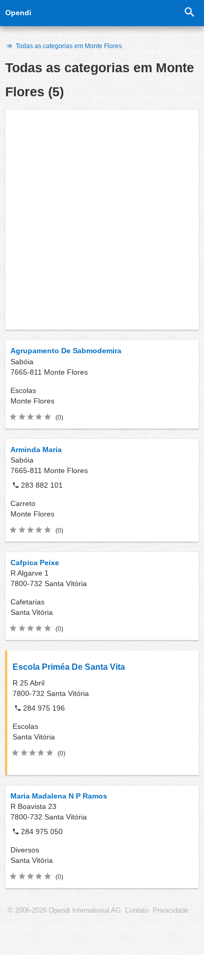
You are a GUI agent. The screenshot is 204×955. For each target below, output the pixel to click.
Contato (137, 910)
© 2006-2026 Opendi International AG (64, 910)
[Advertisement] (102, 220)
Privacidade (170, 910)
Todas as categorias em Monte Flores (68, 46)
